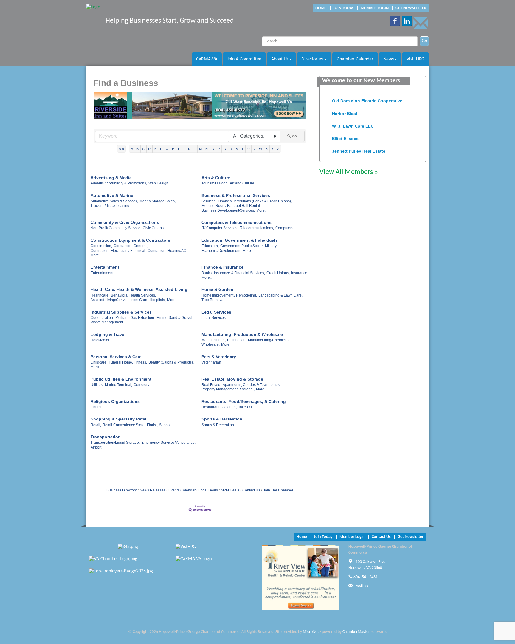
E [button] (155, 148)
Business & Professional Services (235, 195)
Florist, (152, 425)
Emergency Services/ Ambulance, (168, 442)
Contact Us (251, 490)
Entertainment (105, 267)
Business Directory (121, 490)
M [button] (200, 148)
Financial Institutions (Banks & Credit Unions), (255, 201)
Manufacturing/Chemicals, (269, 340)
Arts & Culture (215, 177)
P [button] (219, 148)
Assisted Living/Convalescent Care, (119, 300)
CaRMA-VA (206, 59)
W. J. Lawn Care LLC (353, 122)
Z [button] (278, 148)
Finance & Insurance (222, 267)
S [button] (237, 148)
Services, (208, 201)
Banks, (206, 273)
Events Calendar (182, 490)
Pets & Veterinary (218, 356)
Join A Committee (244, 59)
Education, (210, 246)
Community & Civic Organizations (125, 222)
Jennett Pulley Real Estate (358, 147)
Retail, (96, 425)
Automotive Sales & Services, (114, 201)
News (388, 59)
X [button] (267, 148)
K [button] (189, 148)
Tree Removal (212, 300)
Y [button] (272, 148)
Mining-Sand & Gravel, (174, 318)
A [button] (132, 148)
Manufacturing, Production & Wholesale (242, 334)
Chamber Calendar (355, 59)
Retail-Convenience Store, (124, 425)
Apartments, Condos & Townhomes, (251, 385)
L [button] (195, 148)
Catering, (229, 407)
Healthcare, (100, 295)
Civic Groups (153, 228)
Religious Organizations (115, 401)
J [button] (183, 148)
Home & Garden (217, 289)
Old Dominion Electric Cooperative (367, 96)
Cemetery (141, 385)
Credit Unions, (278, 273)
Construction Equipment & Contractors (130, 240)
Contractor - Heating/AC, (167, 251)
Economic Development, (221, 251)
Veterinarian (211, 362)
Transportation (106, 436)
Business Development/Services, (228, 210)
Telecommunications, (257, 228)
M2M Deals (230, 490)
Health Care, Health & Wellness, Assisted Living (139, 289)
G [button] (167, 148)
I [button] (178, 148)
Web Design (158, 183)
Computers (284, 228)
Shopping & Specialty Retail (119, 419)
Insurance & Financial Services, (239, 273)
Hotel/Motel (100, 340)
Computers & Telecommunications (236, 222)
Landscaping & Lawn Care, (280, 295)
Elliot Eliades (345, 134)
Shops (164, 425)
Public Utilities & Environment (121, 379)
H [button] (173, 148)
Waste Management (107, 322)
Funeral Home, (121, 362)
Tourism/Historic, (214, 183)
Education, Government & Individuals (239, 240)
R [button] (231, 148)
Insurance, (299, 273)
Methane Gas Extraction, (135, 318)
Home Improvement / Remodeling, (229, 295)
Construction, (101, 246)
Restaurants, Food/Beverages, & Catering (243, 401)
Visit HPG (415, 59)
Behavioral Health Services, (133, 295)
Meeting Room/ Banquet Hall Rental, (231, 206)
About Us (279, 59)
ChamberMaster (356, 632)
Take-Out (245, 407)
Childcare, (99, 362)
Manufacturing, (213, 340)
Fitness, (140, 362)
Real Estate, (211, 385)
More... (261, 210)
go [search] (294, 136)
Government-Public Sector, (241, 246)
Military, (271, 246)
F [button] (161, 148)
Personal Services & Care (116, 356)
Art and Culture (242, 183)
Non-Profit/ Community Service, (116, 228)
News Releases (152, 490)
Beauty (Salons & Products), (171, 362)
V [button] (254, 148)
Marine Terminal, (118, 385)
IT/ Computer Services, (219, 228)
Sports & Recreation (221, 419)
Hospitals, (158, 300)
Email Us (360, 586)
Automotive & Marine (112, 195)
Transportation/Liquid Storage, (115, 442)
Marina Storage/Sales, (157, 201)
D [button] (149, 148)
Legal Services (216, 312)
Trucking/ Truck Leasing (110, 206)
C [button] (143, 148)
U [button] (248, 148)
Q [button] (225, 148)
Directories (312, 59)
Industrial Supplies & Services (121, 312)
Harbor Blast (344, 109)
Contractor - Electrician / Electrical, (118, 251)
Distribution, (236, 340)
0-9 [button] (121, 148)
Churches (98, 407)
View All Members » (348, 172)
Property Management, (219, 389)
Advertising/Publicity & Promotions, (119, 183)
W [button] (260, 148)
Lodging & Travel (108, 334)
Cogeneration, (102, 318)
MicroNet (311, 632)
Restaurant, (210, 407)
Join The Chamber (278, 490)
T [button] (242, 148)
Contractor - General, (131, 246)
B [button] (137, 148)
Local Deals (208, 490)
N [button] (206, 148)
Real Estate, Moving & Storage (232, 379)
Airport (96, 447)
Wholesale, (210, 344)
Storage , (247, 389)
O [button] (213, 148)
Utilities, (97, 385)
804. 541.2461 (365, 577)
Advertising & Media (111, 177)
